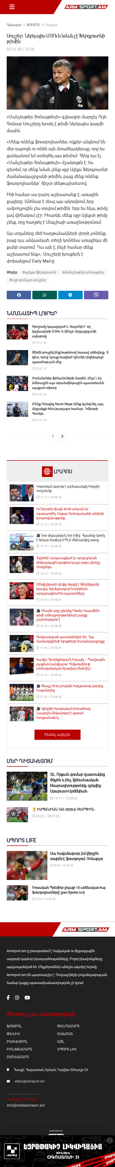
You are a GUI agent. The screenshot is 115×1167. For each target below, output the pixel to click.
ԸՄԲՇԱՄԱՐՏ (18, 1057)
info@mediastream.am (26, 1105)
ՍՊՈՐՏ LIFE (66, 1049)
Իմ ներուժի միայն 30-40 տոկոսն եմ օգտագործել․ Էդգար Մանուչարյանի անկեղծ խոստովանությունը (70, 513)
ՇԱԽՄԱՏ (65, 1034)
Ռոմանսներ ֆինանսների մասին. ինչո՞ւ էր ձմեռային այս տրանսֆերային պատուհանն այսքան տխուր (68, 382)
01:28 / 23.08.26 (50, 697)
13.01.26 (41, 342)
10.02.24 (41, 368)
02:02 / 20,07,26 (47, 816)
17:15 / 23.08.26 (50, 497)
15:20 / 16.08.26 (45, 899)
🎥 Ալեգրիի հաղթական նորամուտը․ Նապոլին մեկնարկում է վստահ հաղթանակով (63, 713)
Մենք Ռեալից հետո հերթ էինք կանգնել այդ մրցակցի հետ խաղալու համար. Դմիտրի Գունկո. (67, 408)
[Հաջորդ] (62, 436)
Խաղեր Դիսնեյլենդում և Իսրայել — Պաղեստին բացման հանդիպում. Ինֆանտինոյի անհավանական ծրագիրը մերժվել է (70, 664)
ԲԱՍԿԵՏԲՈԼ (17, 1042)
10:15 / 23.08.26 (50, 675)
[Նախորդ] (53, 436)
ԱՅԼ (60, 1042)
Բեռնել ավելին (57, 735)
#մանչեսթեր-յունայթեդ (83, 272)
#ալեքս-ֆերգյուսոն (39, 272)
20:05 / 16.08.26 (63, 865)
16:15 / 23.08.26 (50, 524)
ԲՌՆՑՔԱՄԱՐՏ (19, 1049)
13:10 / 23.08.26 (50, 599)
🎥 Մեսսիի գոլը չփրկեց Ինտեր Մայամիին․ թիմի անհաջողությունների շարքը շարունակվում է (68, 615)
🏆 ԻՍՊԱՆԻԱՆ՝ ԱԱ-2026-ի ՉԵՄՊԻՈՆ (63, 809)
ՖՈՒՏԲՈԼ (33, 25)
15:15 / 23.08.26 (50, 546)
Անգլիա (51, 25)
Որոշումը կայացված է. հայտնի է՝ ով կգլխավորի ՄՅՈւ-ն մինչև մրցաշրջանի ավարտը (64, 331)
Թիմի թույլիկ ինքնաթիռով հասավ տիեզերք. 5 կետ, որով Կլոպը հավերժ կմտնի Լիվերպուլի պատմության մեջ (70, 357)
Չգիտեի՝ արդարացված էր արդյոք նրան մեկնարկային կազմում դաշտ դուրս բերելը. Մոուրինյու (68, 562)
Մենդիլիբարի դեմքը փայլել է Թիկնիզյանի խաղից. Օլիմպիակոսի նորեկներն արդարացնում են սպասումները (67, 589)
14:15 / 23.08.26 (50, 573)
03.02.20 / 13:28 (20, 49)
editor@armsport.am (30, 1081)
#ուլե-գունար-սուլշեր (27, 280)
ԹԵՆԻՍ (13, 1034)
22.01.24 (41, 420)
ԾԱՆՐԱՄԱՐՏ (68, 1026)
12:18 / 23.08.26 (50, 626)
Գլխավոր (14, 25)
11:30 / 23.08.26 (50, 648)
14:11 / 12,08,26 (65, 798)
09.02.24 (41, 394)
